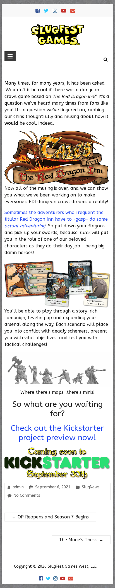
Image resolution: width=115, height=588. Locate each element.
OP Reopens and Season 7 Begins (50, 517)
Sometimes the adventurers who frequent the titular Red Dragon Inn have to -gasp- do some (56, 219)
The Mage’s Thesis (81, 539)
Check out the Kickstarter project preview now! (57, 433)
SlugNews (91, 487)
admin (18, 487)
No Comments (27, 495)
